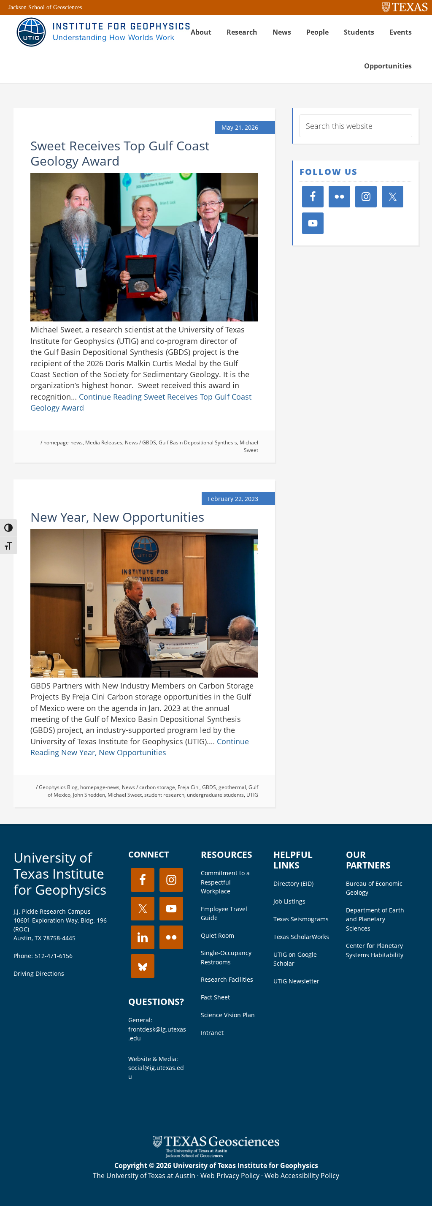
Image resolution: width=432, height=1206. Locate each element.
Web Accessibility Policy (302, 1175)
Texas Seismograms (301, 919)
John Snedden (89, 794)
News (131, 442)
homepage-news (63, 442)
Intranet (212, 1033)
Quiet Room (217, 935)
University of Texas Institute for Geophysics (60, 873)
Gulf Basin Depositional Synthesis (198, 442)
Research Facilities (227, 979)
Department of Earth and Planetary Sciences (375, 919)
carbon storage (157, 787)
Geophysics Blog (58, 787)
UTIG (252, 794)
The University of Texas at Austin (144, 1175)
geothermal (232, 787)
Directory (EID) (293, 883)
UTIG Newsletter (296, 981)
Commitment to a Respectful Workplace (225, 882)
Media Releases (103, 442)
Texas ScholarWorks (301, 937)
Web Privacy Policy (229, 1175)
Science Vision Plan (228, 1015)
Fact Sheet (215, 997)
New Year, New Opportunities (117, 516)
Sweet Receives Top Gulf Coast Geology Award (120, 153)
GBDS (149, 442)
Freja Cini (189, 787)
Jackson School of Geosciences (45, 7)
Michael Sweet (249, 446)
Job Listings (289, 901)
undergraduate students (215, 794)
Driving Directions (39, 973)
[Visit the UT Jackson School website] (216, 1155)
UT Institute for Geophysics (102, 32)
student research (164, 794)
